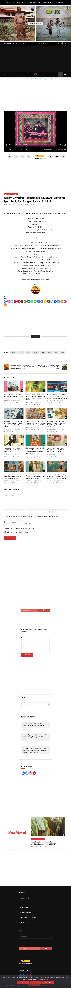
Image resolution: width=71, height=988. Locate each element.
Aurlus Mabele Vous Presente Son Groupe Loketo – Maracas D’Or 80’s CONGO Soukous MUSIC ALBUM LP (57, 476)
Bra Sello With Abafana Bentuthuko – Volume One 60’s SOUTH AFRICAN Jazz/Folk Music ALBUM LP (57, 396)
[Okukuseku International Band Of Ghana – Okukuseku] (17, 23)
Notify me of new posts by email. (16, 532)
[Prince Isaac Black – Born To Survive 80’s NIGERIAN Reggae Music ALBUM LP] (48, 826)
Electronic (35, 352)
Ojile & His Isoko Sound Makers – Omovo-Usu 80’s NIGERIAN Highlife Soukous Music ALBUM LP (35, 476)
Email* (23, 646)
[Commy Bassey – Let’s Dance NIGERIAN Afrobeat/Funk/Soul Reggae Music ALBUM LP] (57, 440)
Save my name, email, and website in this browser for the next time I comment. (32, 516)
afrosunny (8, 204)
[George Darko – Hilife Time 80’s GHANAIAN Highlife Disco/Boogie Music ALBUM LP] (14, 440)
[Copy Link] (45, 301)
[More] (5, 304)
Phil (24, 730)
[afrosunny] (35, 74)
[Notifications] (58, 44)
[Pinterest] (15, 301)
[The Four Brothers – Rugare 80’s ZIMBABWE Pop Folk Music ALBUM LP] (14, 386)
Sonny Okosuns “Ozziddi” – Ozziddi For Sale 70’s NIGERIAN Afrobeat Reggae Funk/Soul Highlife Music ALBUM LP (13, 424)
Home (5, 79)
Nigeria (15, 194)
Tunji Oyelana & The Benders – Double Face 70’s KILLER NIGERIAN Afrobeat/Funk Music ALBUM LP (23, 44)
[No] (34, 985)
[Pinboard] (55, 301)
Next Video (64, 362)
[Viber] (41, 301)
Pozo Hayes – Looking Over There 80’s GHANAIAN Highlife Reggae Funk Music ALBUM (35, 737)
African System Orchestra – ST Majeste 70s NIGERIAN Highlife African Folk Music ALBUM (12, 476)
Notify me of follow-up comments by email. (20, 528)
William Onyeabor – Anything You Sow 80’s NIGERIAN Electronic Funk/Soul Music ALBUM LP (48, 366)
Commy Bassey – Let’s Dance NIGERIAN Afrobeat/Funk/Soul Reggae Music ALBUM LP (55, 449)
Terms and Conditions (27, 917)
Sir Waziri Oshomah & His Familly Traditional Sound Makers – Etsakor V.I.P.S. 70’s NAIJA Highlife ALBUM (35, 423)
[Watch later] (54, 44)
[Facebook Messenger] (38, 301)
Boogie (21, 352)
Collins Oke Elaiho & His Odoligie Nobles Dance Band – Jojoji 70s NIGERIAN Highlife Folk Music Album (56, 424)
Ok (22, 982)
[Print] (61, 301)
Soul (56, 352)
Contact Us (23, 922)
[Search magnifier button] (44, 610)
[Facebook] (40, 44)
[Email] (35, 301)
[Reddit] (25, 301)
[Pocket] (65, 301)
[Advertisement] (37, 58)
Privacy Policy (24, 907)
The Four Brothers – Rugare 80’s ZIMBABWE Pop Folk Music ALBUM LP (13, 396)
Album (10, 79)
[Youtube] (47, 44)
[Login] (65, 44)
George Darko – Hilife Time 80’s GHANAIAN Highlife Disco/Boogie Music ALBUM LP (13, 449)
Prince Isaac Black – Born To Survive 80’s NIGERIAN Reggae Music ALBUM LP (45, 843)
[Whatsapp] (31, 301)
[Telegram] (58, 301)
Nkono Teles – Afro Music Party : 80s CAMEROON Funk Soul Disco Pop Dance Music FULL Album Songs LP (34, 750)
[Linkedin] (28, 301)
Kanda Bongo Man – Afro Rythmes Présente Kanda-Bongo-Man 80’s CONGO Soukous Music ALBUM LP (22, 366)
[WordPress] (48, 301)
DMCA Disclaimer (25, 912)
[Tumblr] (21, 301)
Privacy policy (48, 982)
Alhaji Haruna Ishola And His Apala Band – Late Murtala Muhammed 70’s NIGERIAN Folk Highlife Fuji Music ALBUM (35, 450)
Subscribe (59, 2)
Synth (62, 352)
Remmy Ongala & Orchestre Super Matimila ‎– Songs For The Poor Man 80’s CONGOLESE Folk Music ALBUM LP (35, 397)
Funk (43, 352)
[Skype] (51, 301)
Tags (23, 697)
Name (23, 638)
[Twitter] (43, 44)
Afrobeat (14, 352)
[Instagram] (51, 44)
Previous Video (8, 362)
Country (10, 194)
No (35, 982)
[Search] (65, 74)
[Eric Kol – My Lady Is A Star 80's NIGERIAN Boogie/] (53, 23)
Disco (28, 352)
